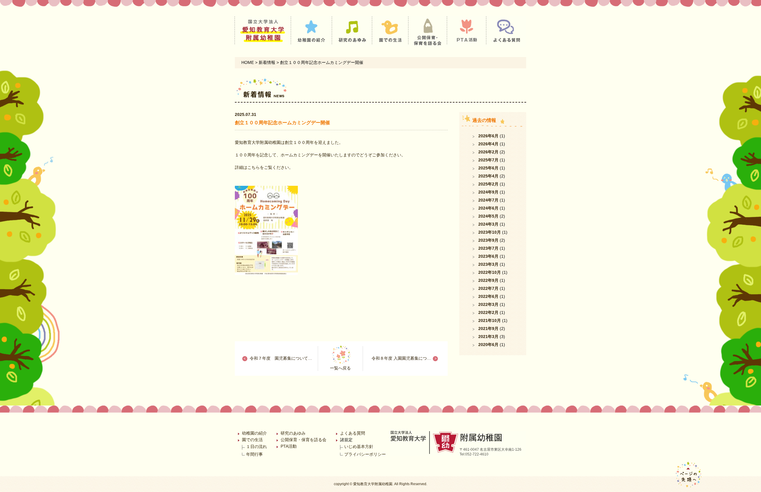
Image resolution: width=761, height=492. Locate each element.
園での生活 (252, 439)
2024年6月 (488, 208)
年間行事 (254, 454)
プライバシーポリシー (365, 454)
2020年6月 (488, 344)
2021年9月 (488, 328)
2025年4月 (488, 176)
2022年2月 (488, 312)
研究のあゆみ (293, 433)
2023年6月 (488, 256)
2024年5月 (488, 216)
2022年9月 (488, 280)
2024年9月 (488, 192)
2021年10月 (489, 320)
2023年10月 (489, 232)
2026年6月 (488, 135)
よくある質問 (352, 433)
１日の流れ (256, 446)
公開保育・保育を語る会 (303, 439)
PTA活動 (289, 446)
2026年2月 (488, 152)
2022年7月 (488, 288)
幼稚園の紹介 (254, 433)
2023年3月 (488, 264)
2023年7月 (488, 248)
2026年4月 (488, 144)
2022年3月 (488, 304)
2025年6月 (488, 168)
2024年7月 (488, 200)
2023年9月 (488, 240)
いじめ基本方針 (358, 446)
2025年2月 (488, 184)
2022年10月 (489, 272)
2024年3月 (488, 224)
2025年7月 (488, 160)
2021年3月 (488, 336)
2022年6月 (488, 296)
